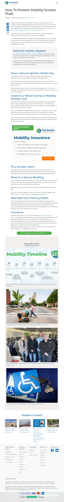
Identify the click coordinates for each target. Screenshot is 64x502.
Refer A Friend (33, 455)
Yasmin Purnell (29, 18)
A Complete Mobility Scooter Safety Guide (52, 430)
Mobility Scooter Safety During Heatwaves (10, 430)
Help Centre (8, 452)
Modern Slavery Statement (22, 462)
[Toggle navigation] (57, 2)
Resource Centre (9, 457)
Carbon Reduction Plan (22, 469)
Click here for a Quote (32, 233)
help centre (33, 489)
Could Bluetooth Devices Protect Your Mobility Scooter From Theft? (27, 325)
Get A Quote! (48, 158)
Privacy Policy (23, 452)
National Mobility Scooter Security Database (29, 54)
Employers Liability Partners (43, 455)
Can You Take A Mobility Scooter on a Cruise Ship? (24, 430)
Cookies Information (10, 454)
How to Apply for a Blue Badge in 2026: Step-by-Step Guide (24, 404)
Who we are (43, 450)
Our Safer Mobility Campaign (43, 462)
